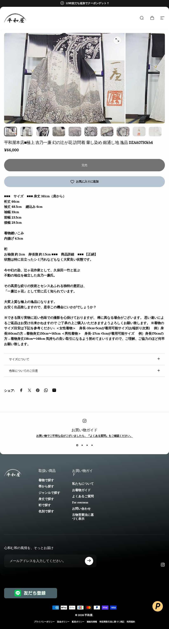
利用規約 (131, 621)
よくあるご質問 (83, 496)
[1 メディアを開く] (117, 40)
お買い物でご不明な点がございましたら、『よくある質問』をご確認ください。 (84, 435)
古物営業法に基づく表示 (83, 516)
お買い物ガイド (84, 430)
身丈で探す (46, 499)
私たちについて (83, 484)
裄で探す (45, 505)
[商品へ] (10, 131)
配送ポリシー (78, 621)
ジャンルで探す (49, 493)
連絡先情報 (92, 621)
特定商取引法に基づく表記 (112, 621)
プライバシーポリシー (44, 621)
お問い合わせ (81, 508)
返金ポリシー (63, 621)
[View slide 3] (86, 445)
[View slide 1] (77, 445)
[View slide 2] (82, 445)
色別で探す (46, 511)
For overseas (80, 502)
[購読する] (89, 561)
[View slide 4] (91, 445)
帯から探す (46, 486)
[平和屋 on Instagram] (163, 565)
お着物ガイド (81, 490)
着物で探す (46, 480)
